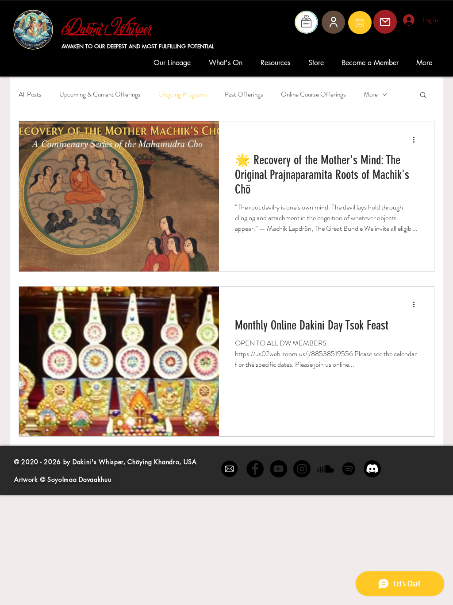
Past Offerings (244, 94)
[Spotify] (348, 468)
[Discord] (372, 468)
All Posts (30, 94)
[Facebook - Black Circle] (255, 468)
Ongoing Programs (182, 94)
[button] (174, 62)
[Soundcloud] (325, 468)
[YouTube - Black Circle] (278, 468)
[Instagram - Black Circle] (302, 468)
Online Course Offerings (313, 94)
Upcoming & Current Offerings (100, 94)
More (371, 94)
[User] (333, 22)
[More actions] (416, 139)
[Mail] (360, 22)
